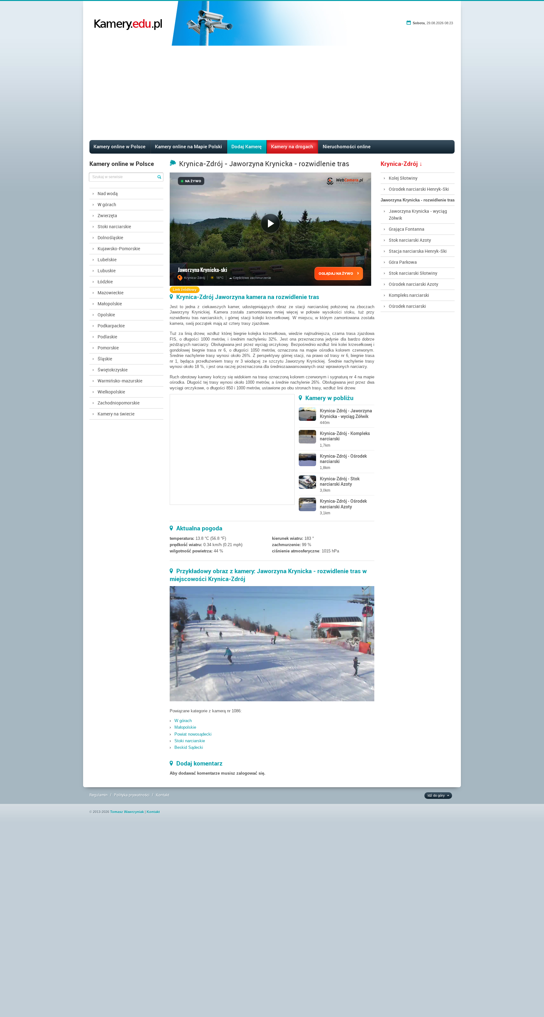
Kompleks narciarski (409, 295)
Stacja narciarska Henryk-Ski (418, 251)
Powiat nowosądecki (193, 734)
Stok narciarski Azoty (410, 240)
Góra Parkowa (403, 262)
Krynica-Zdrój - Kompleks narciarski (345, 436)
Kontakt (162, 794)
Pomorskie (108, 348)
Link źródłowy (184, 289)
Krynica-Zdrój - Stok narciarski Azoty (340, 481)
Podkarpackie (111, 326)
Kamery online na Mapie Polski (188, 146)
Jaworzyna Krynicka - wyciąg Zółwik (418, 214)
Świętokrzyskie (113, 370)
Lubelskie (107, 260)
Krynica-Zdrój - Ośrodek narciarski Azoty (343, 503)
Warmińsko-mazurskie (120, 381)
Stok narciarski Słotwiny (413, 273)
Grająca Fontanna (406, 229)
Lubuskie (107, 271)
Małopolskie (110, 304)
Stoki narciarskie (114, 226)
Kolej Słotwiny (403, 178)
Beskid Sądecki (188, 747)
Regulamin (98, 794)
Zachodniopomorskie (118, 403)
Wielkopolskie (111, 392)
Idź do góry (436, 795)
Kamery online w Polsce (119, 146)
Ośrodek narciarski (407, 306)
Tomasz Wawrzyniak (127, 812)
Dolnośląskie (110, 237)
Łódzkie (105, 282)
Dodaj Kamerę (246, 146)
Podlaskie (107, 337)
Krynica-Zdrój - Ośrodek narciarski (343, 458)
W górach (107, 204)
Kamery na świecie (116, 414)
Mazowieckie (110, 293)
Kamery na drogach (292, 146)
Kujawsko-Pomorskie (119, 248)
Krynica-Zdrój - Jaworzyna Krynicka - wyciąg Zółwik (346, 413)
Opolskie (106, 315)
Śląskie (105, 359)
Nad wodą (108, 193)
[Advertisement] (272, 93)
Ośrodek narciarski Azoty (413, 284)
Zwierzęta (107, 215)
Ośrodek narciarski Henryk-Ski (419, 189)
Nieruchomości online (347, 146)
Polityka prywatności (132, 794)
